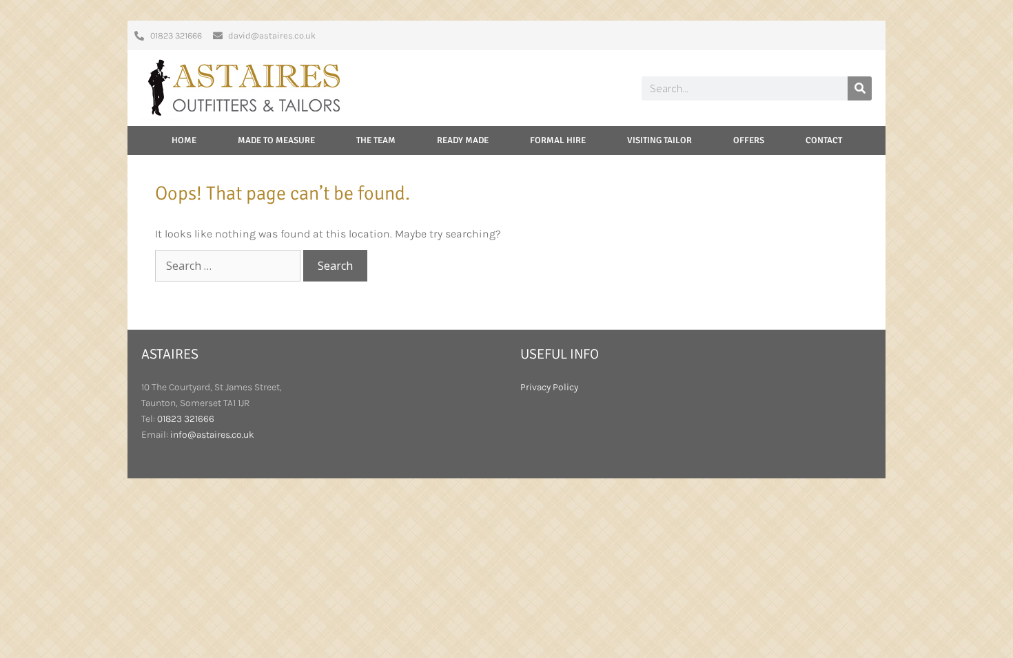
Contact (824, 140)
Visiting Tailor (659, 140)
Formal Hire (558, 140)
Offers (748, 140)
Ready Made (463, 140)
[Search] (860, 88)
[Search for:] (229, 266)
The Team (376, 140)
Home (184, 140)
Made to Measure (276, 140)
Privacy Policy (549, 387)
